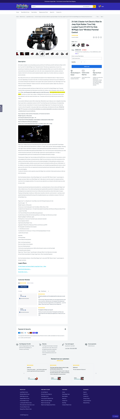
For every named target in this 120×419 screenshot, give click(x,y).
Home (17, 12)
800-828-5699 (73, 348)
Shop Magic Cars (66, 394)
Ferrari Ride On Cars (24, 400)
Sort (39, 291)
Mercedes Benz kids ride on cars (27, 404)
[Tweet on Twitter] (98, 37)
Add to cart (86, 66)
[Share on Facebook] (94, 37)
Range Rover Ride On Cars (26, 409)
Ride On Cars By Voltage (46, 400)
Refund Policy (86, 402)
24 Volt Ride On (44, 392)
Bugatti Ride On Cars (24, 398)
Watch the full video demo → (24, 269)
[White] (78, 45)
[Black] (74, 45)
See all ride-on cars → (23, 271)
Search (85, 392)
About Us (52, 12)
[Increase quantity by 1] (84, 62)
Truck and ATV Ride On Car (47, 398)
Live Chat (67, 348)
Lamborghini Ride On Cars (26, 402)
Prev (98, 16)
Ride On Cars (22, 16)
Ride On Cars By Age (45, 402)
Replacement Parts (43, 12)
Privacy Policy (86, 398)
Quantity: (74, 62)
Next (102, 16)
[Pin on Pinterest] (96, 37)
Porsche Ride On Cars (25, 406)
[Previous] (24, 373)
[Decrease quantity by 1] (78, 62)
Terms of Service (87, 400)
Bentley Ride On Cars (24, 394)
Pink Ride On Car (44, 396)
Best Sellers (34, 12)
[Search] (94, 6)
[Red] (83, 45)
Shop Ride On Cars (25, 12)
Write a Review (24, 287)
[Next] (96, 373)
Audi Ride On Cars (24, 392)
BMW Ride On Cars (24, 396)
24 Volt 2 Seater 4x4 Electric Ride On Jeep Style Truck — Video (32, 266)
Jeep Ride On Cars (30, 16)
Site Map (64, 402)
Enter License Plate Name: (78, 56)
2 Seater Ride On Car (66, 404)
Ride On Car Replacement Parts (48, 404)
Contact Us (58, 12)
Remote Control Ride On (46, 394)
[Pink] (88, 45)
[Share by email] (101, 37)
